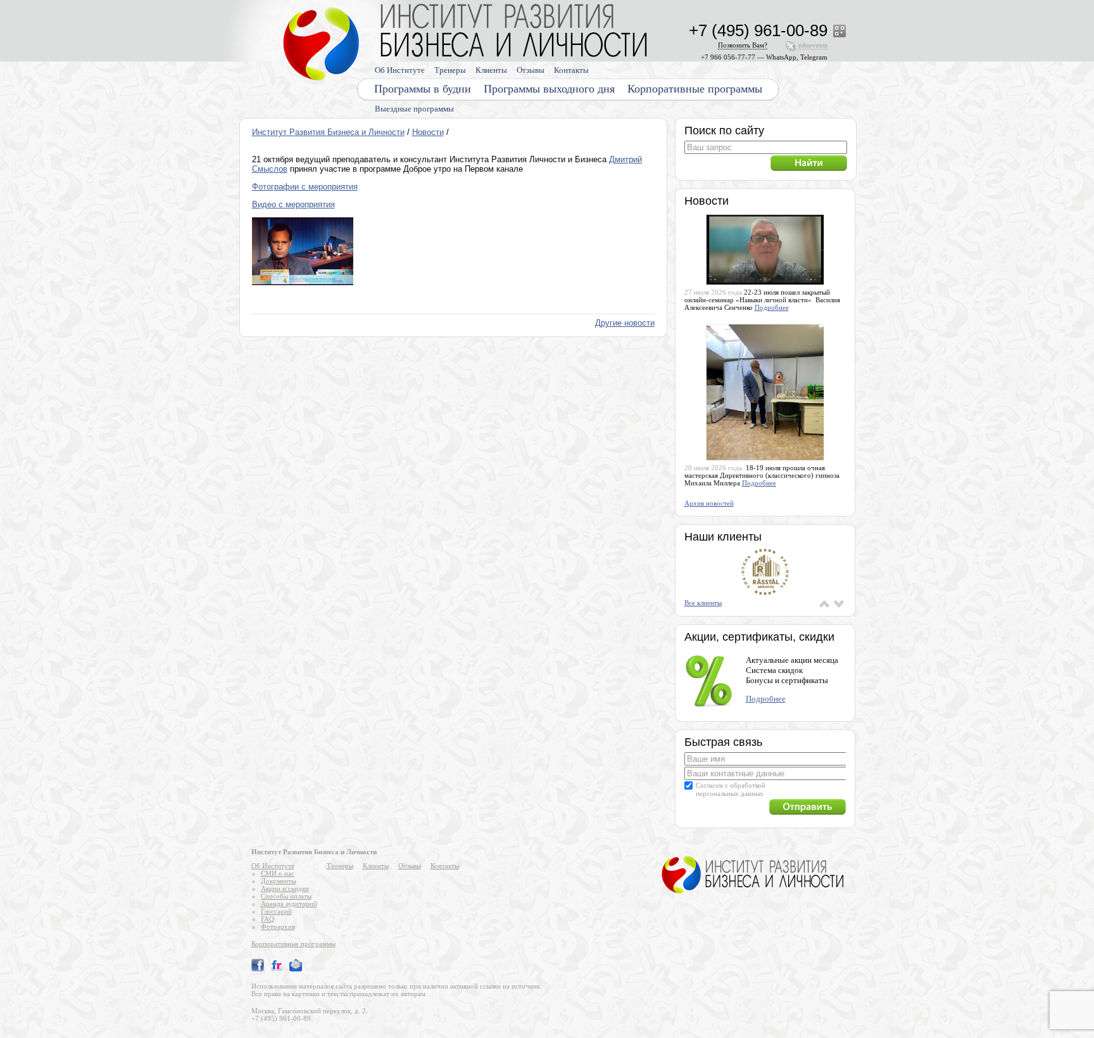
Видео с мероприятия (293, 204)
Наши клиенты (723, 536)
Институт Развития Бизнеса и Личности (328, 132)
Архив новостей (709, 503)
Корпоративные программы (694, 88)
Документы (278, 881)
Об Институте (400, 70)
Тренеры (450, 70)
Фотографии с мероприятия (305, 186)
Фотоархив (278, 926)
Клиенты (491, 70)
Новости (428, 132)
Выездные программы (414, 108)
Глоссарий (276, 911)
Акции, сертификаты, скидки (759, 637)
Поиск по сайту (724, 130)
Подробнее (772, 307)
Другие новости (625, 323)
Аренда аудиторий (289, 903)
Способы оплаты (286, 896)
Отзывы (530, 70)
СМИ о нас (277, 873)
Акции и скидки (285, 888)
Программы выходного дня (549, 88)
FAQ (267, 919)
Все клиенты (703, 602)
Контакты (571, 70)
